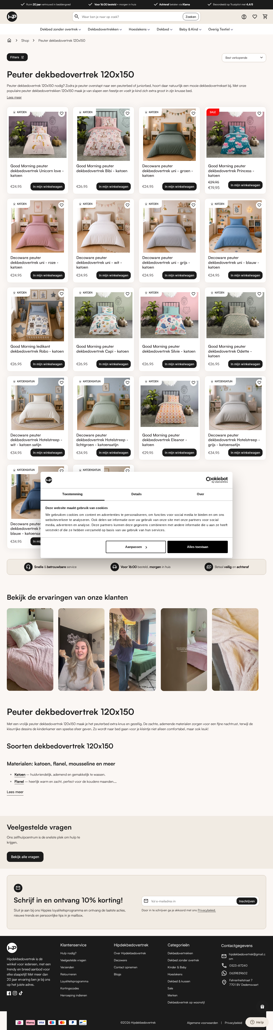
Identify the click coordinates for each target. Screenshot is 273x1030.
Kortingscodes (69, 988)
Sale (170, 988)
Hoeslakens (138, 29)
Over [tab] (200, 494)
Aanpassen (133, 547)
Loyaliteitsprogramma (74, 981)
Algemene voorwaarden (202, 1022)
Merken (172, 995)
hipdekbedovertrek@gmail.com (243, 956)
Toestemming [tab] (72, 494)
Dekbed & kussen (179, 981)
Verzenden (67, 967)
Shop (25, 40)
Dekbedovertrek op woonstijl (186, 1002)
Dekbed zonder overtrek (59, 29)
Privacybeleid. (207, 910)
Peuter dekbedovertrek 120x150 (61, 40)
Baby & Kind (188, 29)
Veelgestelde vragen (73, 960)
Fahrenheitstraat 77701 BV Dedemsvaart (243, 982)
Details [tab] (136, 494)
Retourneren (68, 974)
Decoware (120, 960)
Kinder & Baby (177, 967)
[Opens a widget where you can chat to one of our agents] (257, 1022)
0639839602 (243, 973)
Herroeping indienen (73, 995)
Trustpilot (253, 1013)
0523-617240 (243, 966)
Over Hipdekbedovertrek (130, 953)
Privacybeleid (233, 1022)
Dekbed (163, 29)
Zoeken (191, 17)
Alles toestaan (197, 547)
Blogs (117, 974)
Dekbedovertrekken (103, 29)
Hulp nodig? (68, 953)
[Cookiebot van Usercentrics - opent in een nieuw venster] (209, 480)
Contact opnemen (125, 967)
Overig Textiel (219, 29)
